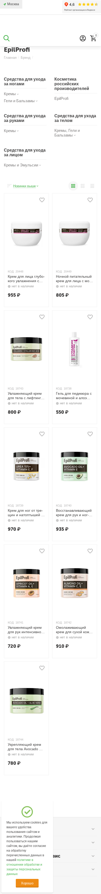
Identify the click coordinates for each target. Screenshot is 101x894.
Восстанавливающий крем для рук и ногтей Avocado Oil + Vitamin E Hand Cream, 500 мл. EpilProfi (74, 512)
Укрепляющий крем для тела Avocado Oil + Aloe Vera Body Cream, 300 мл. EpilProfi (26, 746)
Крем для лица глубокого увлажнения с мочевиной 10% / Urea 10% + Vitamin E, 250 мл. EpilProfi (26, 278)
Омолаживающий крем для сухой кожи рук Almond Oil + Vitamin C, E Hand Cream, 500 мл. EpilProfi (73, 629)
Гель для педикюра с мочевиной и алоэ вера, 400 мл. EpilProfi (74, 395)
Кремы (10, 94)
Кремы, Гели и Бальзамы (67, 132)
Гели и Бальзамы (19, 101)
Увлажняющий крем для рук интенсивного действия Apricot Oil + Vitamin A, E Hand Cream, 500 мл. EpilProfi (26, 629)
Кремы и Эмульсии (21, 165)
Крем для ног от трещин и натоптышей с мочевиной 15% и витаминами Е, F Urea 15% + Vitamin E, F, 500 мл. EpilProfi (26, 512)
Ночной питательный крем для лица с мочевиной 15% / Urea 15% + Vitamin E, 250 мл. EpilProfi (74, 278)
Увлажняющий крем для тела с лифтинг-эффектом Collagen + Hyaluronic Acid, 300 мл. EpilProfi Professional (26, 395)
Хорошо (27, 883)
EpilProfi (61, 98)
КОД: (11, 271)
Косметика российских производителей (71, 84)
